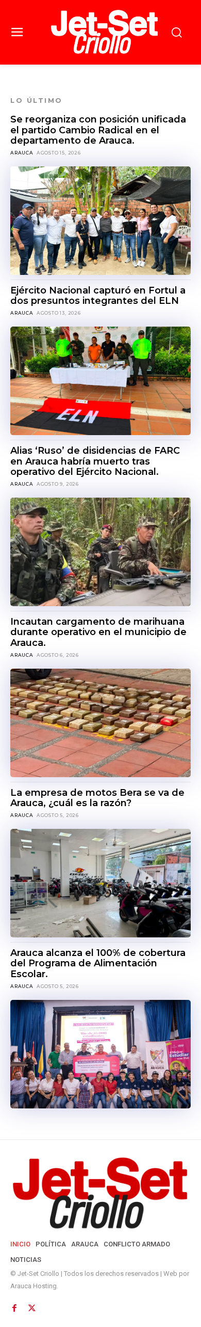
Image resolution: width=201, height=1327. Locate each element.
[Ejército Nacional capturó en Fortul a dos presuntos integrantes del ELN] (100, 381)
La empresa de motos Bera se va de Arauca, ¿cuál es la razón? (97, 798)
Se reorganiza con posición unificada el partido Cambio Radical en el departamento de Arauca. (98, 130)
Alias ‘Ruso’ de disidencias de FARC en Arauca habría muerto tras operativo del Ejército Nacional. (95, 461)
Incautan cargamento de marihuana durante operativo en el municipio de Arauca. (98, 632)
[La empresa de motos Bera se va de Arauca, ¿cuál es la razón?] (100, 883)
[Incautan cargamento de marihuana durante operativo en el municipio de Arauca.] (100, 723)
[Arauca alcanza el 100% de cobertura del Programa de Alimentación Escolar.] (100, 1054)
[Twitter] (31, 1305)
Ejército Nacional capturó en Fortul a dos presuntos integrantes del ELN (98, 296)
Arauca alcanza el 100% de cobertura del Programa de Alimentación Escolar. (98, 963)
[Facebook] (14, 1305)
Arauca (22, 153)
